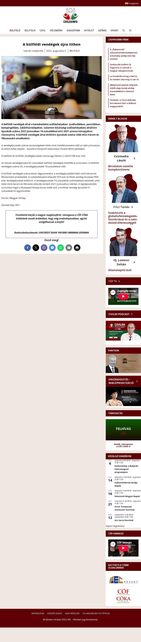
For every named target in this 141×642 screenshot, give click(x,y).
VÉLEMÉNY (56, 30)
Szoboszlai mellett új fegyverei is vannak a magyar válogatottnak (121, 67)
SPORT (114, 30)
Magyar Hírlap (18, 198)
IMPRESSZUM (37, 613)
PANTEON (113, 350)
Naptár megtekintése (115, 526)
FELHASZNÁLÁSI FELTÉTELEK (96, 613)
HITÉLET (89, 30)
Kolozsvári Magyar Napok (127, 496)
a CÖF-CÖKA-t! (123, 446)
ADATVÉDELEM (72, 613)
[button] (123, 30)
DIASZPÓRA (73, 30)
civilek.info (37, 50)
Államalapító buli (119, 270)
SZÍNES (102, 30)
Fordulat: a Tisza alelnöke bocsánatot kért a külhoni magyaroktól (123, 103)
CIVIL (43, 30)
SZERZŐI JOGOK (54, 613)
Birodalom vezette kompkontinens (120, 167)
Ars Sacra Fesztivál (124, 520)
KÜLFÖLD (30, 30)
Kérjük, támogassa (123, 444)
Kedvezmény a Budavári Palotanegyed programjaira (126, 469)
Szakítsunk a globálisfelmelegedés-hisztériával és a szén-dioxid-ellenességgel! (123, 218)
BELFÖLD (15, 30)
